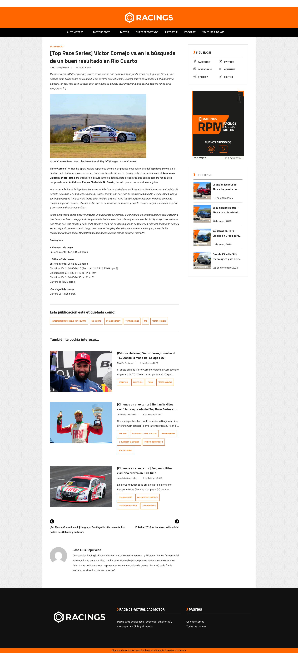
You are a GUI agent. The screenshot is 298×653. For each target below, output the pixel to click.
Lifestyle (171, 32)
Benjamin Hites (168, 433)
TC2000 (150, 382)
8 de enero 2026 (222, 221)
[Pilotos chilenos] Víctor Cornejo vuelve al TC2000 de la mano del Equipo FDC (146, 355)
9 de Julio (123, 433)
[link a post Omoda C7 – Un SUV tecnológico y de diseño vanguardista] (202, 268)
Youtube (229, 69)
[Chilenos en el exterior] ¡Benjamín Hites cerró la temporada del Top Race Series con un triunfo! (147, 409)
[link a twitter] (235, 3)
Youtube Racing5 (213, 32)
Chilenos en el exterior (129, 442)
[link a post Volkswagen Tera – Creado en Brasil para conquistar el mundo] (202, 245)
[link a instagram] (238, 3)
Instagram (205, 69)
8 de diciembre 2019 (152, 414)
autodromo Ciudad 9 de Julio (144, 433)
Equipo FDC (137, 382)
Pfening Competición (154, 442)
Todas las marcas (196, 626)
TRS (145, 321)
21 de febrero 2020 (149, 363)
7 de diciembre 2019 (152, 478)
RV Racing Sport (113, 321)
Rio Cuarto (96, 321)
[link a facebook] (231, 3)
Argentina (123, 382)
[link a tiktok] (248, 3)
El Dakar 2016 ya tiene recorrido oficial (157, 527)
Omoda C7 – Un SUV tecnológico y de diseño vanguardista (227, 256)
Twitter (229, 62)
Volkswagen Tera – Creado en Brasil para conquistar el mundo (225, 233)
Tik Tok (228, 77)
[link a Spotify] (245, 3)
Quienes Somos (195, 622)
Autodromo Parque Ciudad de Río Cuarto (69, 321)
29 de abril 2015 (83, 67)
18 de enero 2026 (223, 198)
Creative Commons (175, 650)
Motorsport (101, 32)
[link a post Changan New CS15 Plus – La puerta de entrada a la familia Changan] (202, 198)
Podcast (190, 32)
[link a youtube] (242, 3)
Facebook (204, 62)
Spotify (203, 77)
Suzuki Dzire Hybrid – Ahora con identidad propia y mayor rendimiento (225, 210)
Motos (124, 32)
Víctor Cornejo (159, 321)
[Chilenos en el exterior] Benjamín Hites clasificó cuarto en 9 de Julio (144, 470)
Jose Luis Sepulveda (59, 67)
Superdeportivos (147, 32)
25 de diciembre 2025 (225, 268)
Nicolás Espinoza (125, 363)
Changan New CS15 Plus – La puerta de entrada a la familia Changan (224, 187)
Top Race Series (132, 321)
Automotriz (75, 32)
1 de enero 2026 (222, 244)
